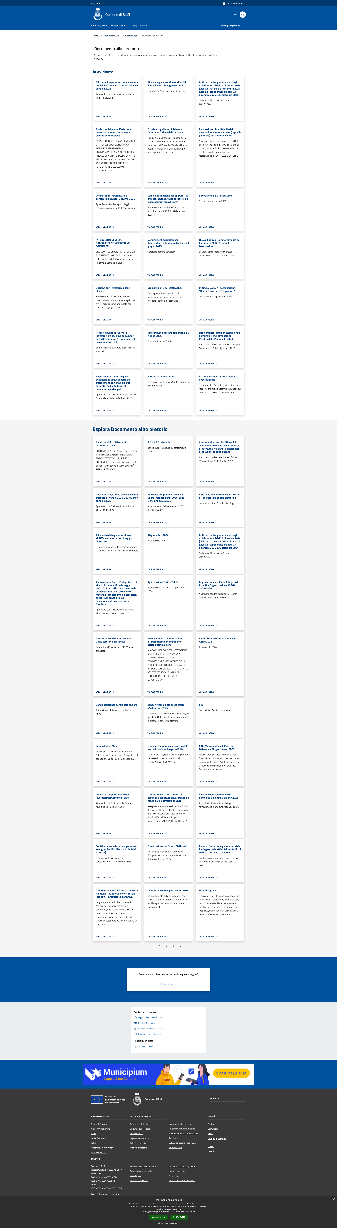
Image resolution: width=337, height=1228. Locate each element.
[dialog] (168, 1212)
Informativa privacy (177, 1171)
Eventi (211, 1151)
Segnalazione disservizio (141, 1171)
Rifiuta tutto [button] (179, 1217)
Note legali (174, 1175)
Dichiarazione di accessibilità (182, 1180)
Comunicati (213, 1128)
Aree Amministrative (100, 1128)
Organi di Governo (99, 1124)
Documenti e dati (129, 35)
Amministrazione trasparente (182, 1166)
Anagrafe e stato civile (140, 1124)
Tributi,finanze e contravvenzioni (183, 1133)
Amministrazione (111, 35)
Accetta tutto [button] (158, 1217)
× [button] (334, 1199)
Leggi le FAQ (135, 1175)
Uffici (93, 1133)
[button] (168, 1223)
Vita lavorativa (136, 1133)
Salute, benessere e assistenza (182, 1142)
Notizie (211, 1124)
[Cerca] (243, 14)
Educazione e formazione (180, 1123)
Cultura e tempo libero (140, 1128)
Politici (94, 1143)
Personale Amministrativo (102, 1147)
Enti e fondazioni (98, 1138)
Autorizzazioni (175, 1147)
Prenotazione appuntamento (143, 1166)
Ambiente (173, 1138)
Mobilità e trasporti (138, 1147)
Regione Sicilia (97, 3)
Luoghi (211, 1146)
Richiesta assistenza (139, 1180)
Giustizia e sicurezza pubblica (182, 1128)
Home (97, 35)
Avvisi (210, 1133)
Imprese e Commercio (139, 1138)
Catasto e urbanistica (139, 1143)
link (193, 1212)
